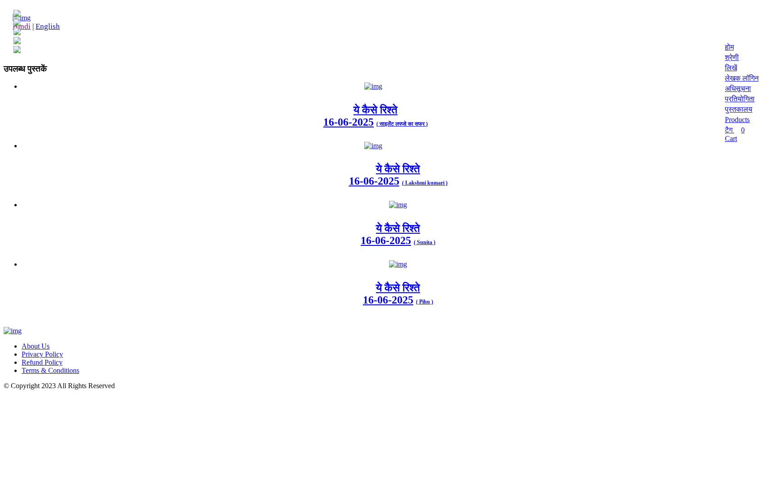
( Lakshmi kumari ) (425, 183)
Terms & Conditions (50, 370)
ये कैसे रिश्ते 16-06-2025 (385, 175)
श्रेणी (732, 57)
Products (737, 119)
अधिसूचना (738, 88)
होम (729, 47)
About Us (36, 346)
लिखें (731, 68)
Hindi (22, 26)
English (48, 26)
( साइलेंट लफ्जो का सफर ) (402, 124)
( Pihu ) (424, 302)
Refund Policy (42, 362)
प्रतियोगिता (740, 99)
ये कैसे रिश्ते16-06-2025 (360, 116)
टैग (729, 130)
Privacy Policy (42, 354)
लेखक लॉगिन (742, 78)
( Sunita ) (424, 242)
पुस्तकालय (738, 109)
